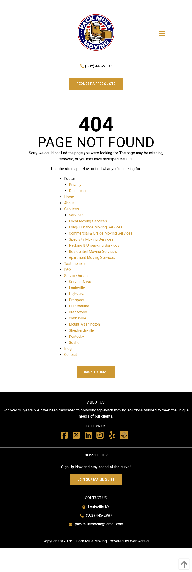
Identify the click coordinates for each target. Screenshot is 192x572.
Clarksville (77, 318)
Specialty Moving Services (91, 239)
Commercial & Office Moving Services (101, 233)
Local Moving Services (88, 221)
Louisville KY (99, 507)
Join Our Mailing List (96, 479)
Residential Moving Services (93, 251)
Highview (76, 294)
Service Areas (76, 276)
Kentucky (76, 336)
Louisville (77, 288)
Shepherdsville (81, 330)
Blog (68, 348)
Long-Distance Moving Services (96, 227)
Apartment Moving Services (92, 257)
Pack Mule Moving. (91, 541)
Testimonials (75, 263)
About (69, 203)
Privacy (75, 184)
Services (71, 209)
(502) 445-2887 (98, 66)
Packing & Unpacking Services (94, 245)
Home (69, 197)
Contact (70, 354)
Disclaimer (78, 191)
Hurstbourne (79, 306)
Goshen (75, 342)
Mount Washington (84, 324)
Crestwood (78, 312)
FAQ (67, 269)
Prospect (76, 300)
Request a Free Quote (96, 84)
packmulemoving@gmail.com (99, 524)
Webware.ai (139, 541)
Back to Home (96, 372)
